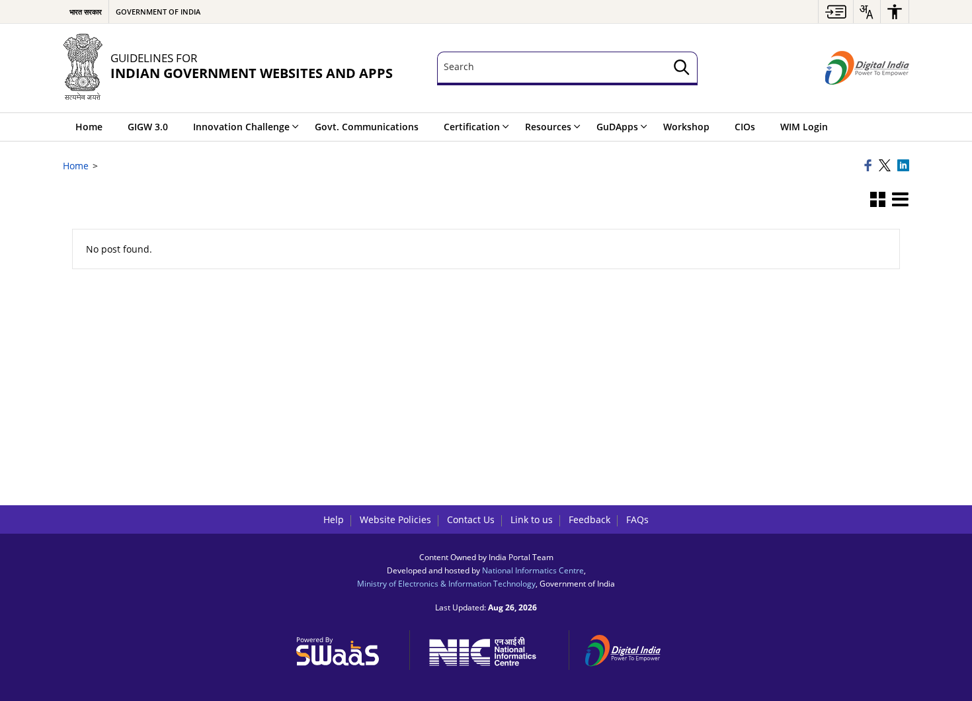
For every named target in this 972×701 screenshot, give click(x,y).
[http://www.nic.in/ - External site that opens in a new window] (489, 649)
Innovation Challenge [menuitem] (241, 126)
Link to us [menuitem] (531, 519)
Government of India (158, 12)
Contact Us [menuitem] (471, 519)
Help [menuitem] (333, 519)
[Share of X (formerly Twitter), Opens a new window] (886, 166)
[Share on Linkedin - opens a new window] (903, 166)
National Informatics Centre (533, 570)
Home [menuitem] (88, 126)
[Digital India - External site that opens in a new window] (867, 68)
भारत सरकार (85, 12)
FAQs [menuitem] (637, 519)
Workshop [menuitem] (686, 126)
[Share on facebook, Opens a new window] (869, 166)
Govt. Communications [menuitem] (367, 126)
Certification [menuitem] (472, 126)
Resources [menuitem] (548, 126)
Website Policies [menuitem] (395, 519)
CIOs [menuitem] (745, 126)
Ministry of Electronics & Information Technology (446, 583)
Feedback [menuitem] (589, 519)
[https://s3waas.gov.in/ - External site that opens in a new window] (345, 648)
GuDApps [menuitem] (617, 126)
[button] (878, 200)
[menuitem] (836, 11)
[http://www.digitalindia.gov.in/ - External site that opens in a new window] (630, 648)
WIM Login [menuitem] (804, 126)
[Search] (682, 68)
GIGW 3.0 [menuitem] (148, 126)
